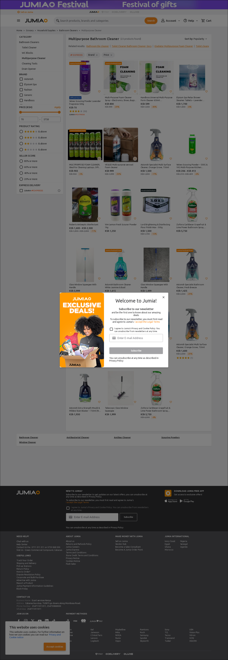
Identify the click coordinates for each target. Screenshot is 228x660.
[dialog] (114, 330)
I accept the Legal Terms (147, 321)
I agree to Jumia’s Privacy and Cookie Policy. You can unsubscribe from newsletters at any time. (137, 329)
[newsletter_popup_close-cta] (163, 297)
